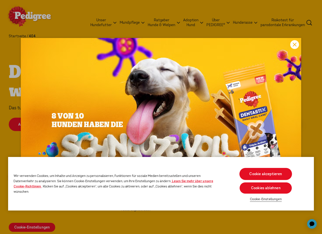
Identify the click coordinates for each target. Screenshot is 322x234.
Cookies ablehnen (266, 188)
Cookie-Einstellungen (266, 199)
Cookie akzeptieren (265, 173)
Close (294, 44)
